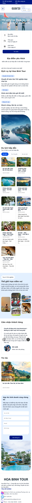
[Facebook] (2, 493)
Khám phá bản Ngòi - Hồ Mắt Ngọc (7, 189)
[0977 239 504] (2, 500)
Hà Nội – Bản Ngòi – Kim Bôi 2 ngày (23, 234)
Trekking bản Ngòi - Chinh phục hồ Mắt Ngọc (22, 171)
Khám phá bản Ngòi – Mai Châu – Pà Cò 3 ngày (8, 234)
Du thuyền (14, 154)
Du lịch (5, 154)
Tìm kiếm (16, 51)
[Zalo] (2, 496)
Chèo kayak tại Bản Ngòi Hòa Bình (22, 209)
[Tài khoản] (29, 2)
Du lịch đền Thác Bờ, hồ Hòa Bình (8, 169)
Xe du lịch (25, 154)
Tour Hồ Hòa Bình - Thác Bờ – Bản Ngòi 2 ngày (8, 259)
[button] (28, 339)
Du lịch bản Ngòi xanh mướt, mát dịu (8, 209)
